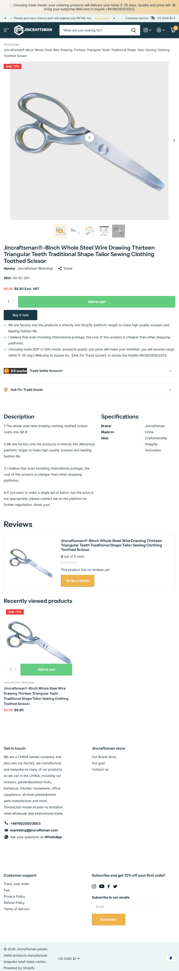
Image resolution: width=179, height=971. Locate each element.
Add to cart (97, 302)
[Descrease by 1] (14, 306)
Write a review (77, 581)
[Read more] (147, 30)
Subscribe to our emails (111, 897)
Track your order (16, 884)
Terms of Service (16, 909)
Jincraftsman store (108, 748)
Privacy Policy (14, 896)
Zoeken (133, 30)
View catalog (5, 28)
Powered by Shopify (19, 968)
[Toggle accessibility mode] (153, 18)
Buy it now (21, 315)
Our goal (98, 763)
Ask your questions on (36, 837)
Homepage (12, 44)
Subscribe (108, 919)
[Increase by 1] (14, 298)
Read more (33, 18)
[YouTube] (101, 886)
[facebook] (108, 886)
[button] (5, 18)
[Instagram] (94, 886)
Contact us (100, 769)
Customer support (20, 875)
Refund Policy (14, 903)
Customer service (137, 18)
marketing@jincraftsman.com (34, 830)
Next (45, 18)
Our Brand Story (104, 757)
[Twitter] (115, 886)
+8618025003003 (25, 823)
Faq (7, 890)
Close (174, 5)
